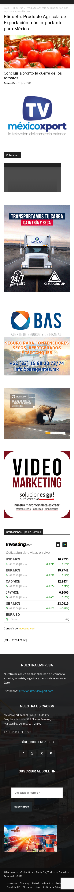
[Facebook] (23, 753)
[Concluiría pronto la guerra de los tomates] (37, 51)
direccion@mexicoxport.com (35, 691)
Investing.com (27, 628)
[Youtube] (51, 753)
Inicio (6, 8)
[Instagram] (32, 753)
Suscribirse (21, 806)
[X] (41, 753)
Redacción (10, 83)
